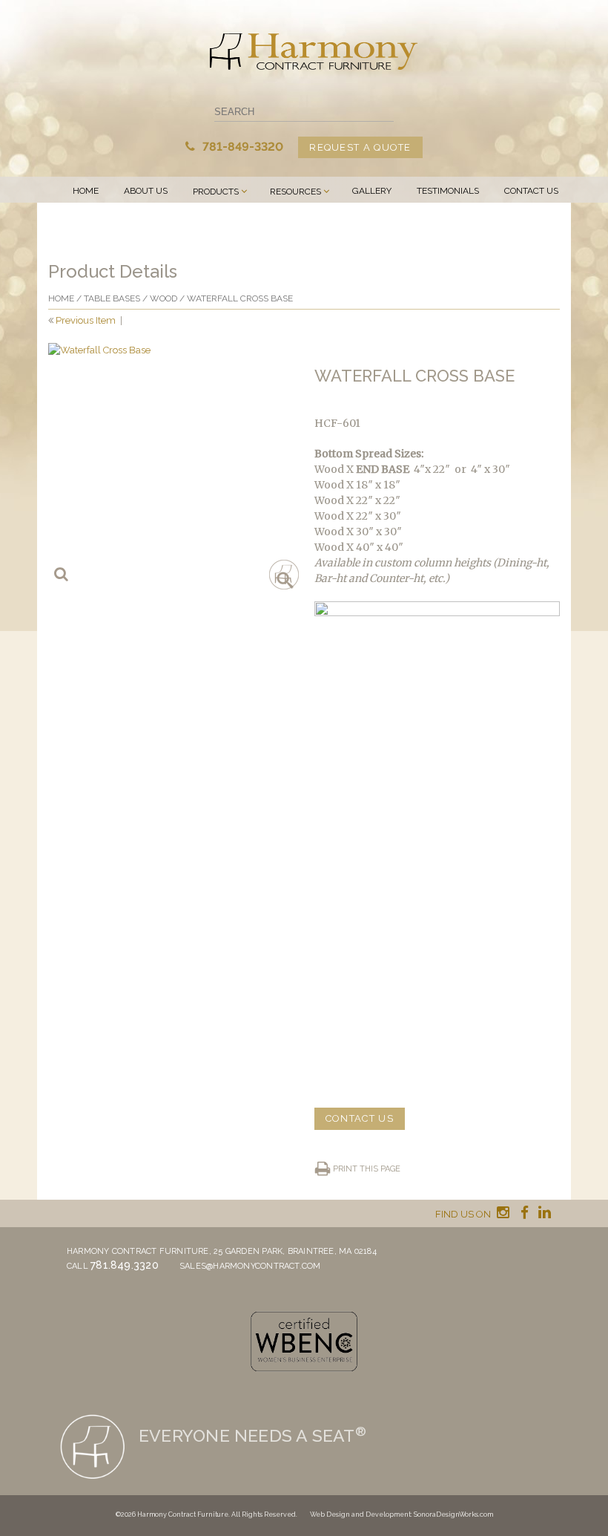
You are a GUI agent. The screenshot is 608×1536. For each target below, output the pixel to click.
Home (86, 191)
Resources (295, 191)
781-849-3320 (241, 147)
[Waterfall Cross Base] (171, 466)
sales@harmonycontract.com (250, 1266)
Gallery (371, 191)
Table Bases (112, 298)
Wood (163, 298)
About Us (146, 191)
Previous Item (86, 320)
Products (216, 191)
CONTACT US (360, 1118)
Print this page (366, 1169)
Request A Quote (360, 147)
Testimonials (448, 191)
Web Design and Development (360, 1514)
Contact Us (531, 191)
